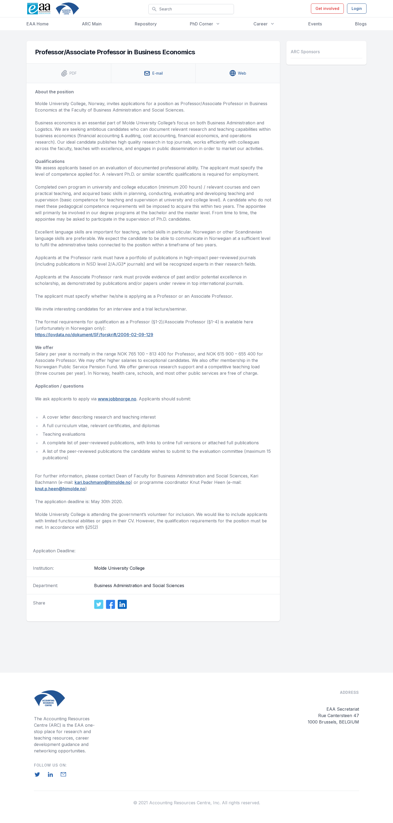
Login (357, 8)
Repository (146, 23)
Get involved (327, 8)
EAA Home (37, 23)
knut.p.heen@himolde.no (60, 488)
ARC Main (92, 23)
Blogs (361, 23)
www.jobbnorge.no (117, 398)
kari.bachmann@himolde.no (103, 482)
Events (315, 23)
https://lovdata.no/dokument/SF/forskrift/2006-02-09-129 (94, 334)
